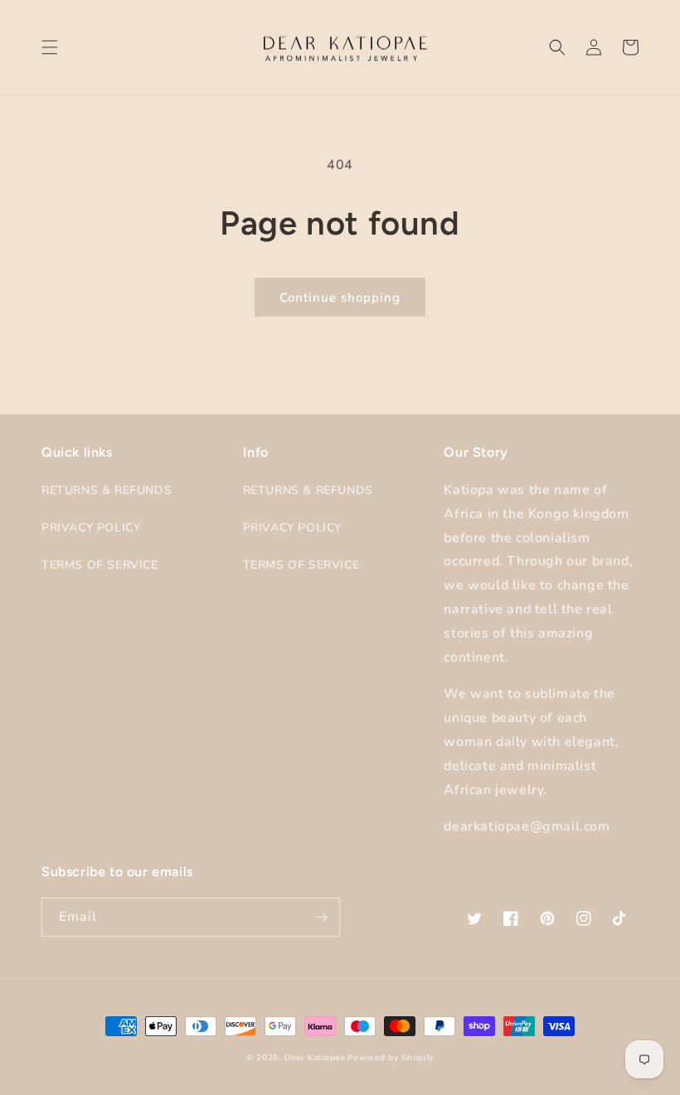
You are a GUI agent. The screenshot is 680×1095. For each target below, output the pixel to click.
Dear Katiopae (314, 1058)
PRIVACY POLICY (90, 527)
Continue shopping (340, 297)
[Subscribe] (321, 917)
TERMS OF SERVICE (99, 565)
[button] (50, 47)
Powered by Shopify (390, 1058)
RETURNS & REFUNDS (106, 490)
